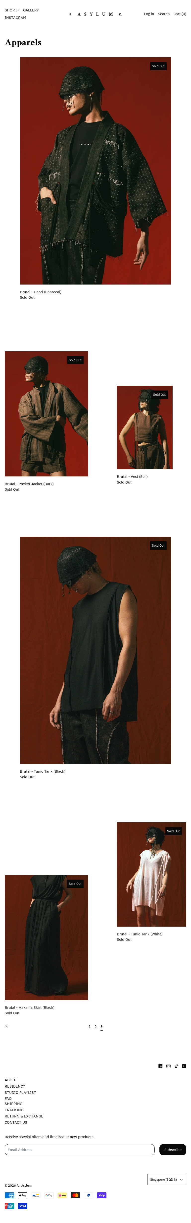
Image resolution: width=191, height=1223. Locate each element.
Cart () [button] (180, 13)
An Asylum (24, 1185)
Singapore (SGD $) (163, 1179)
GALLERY (31, 10)
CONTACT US (16, 1122)
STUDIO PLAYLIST (20, 1092)
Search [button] (164, 13)
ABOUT (11, 1080)
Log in (149, 13)
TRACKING (14, 1109)
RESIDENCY (15, 1086)
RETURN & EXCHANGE (24, 1116)
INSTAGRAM (15, 17)
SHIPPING (13, 1103)
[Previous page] (7, 1026)
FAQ (8, 1098)
